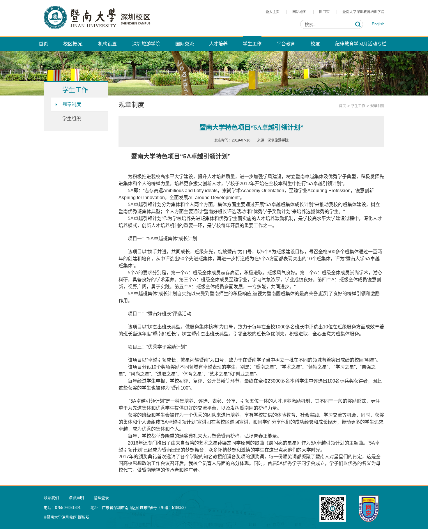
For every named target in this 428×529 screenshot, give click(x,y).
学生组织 (71, 118)
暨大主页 (273, 12)
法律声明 (76, 498)
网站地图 (299, 12)
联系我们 (51, 498)
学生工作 (358, 106)
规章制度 (71, 104)
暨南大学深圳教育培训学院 (363, 12)
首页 (342, 106)
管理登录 (101, 498)
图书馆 (324, 12)
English (378, 24)
